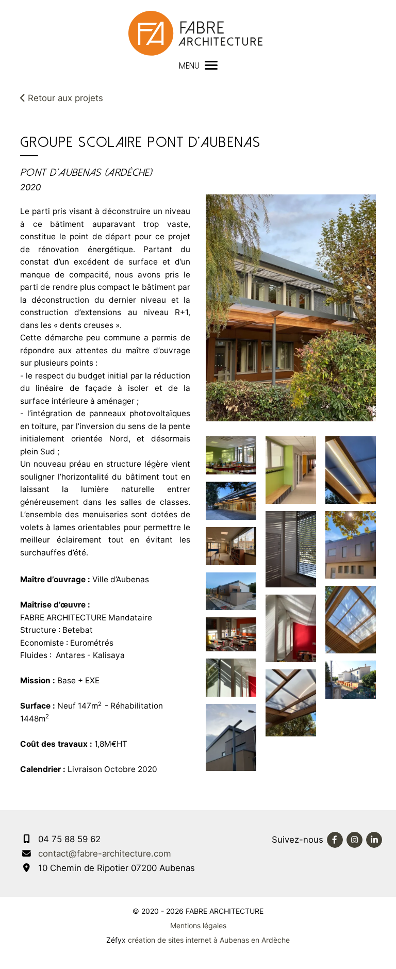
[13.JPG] (231, 455)
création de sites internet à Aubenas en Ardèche (209, 939)
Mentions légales (198, 925)
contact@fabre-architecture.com (104, 853)
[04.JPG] (231, 545)
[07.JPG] (291, 469)
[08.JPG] (291, 702)
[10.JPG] (350, 469)
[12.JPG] (231, 676)
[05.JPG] (231, 737)
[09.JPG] (350, 544)
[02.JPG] (231, 590)
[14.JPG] (291, 549)
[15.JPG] (350, 619)
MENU (189, 65)
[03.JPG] (231, 634)
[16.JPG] (350, 679)
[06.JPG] (291, 627)
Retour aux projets (64, 98)
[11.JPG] (231, 500)
